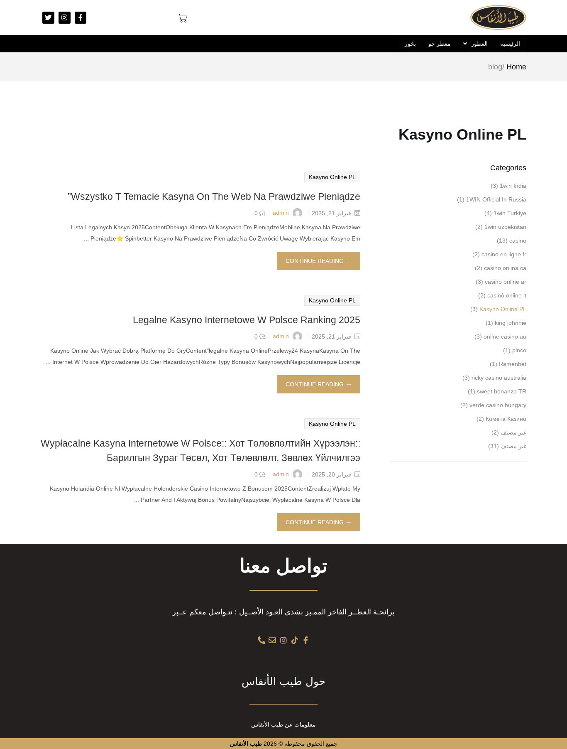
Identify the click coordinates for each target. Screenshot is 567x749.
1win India (513, 185)
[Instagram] (65, 18)
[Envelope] (272, 640)
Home (516, 67)
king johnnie (510, 322)
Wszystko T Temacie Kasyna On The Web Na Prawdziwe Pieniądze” (214, 196)
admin (281, 212)
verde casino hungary (497, 405)
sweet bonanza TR (501, 391)
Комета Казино (506, 418)
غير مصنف (513, 432)
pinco (519, 350)
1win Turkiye (510, 213)
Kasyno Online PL (332, 177)
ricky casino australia (499, 377)
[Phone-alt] (261, 640)
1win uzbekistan (505, 226)
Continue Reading (315, 261)
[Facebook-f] (81, 18)
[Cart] (183, 18)
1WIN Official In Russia (496, 199)
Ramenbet (512, 364)
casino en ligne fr (503, 254)
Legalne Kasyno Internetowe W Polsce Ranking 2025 (246, 319)
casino (517, 240)
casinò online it (506, 295)
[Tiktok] (294, 640)
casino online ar (505, 281)
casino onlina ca (505, 268)
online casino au (505, 336)
